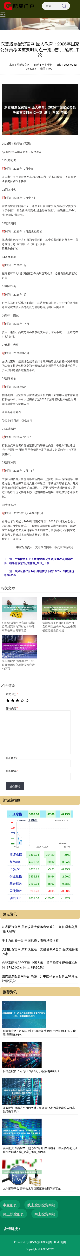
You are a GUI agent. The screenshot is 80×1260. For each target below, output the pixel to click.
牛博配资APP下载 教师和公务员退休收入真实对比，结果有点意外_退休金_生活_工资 (38, 561)
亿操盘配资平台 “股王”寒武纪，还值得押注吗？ (31, 1071)
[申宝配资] (20, 5)
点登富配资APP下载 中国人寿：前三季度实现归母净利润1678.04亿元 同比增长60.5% (39, 965)
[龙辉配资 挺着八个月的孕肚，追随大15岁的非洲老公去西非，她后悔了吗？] (22, 1091)
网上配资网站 (44, 1213)
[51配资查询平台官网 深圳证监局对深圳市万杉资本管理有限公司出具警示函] (19, 608)
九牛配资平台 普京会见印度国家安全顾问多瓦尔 (32, 1188)
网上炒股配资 (13, 1213)
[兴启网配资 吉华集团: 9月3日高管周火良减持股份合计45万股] (19, 646)
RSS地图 (46, 1242)
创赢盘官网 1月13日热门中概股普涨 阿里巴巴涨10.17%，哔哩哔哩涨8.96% (39, 1033)
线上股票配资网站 (41, 1204)
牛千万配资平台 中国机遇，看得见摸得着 (30, 940)
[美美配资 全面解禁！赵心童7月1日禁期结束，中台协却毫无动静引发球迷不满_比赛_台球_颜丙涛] (22, 1131)
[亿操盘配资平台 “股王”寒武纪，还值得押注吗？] (22, 1054)
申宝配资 (10, 1204)
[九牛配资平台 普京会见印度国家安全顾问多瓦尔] (22, 1172)
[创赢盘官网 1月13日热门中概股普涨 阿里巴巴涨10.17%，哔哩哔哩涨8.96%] (24, 1014)
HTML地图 (59, 1242)
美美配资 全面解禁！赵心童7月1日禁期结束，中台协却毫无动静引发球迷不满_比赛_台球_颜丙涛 (40, 1150)
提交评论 (15, 786)
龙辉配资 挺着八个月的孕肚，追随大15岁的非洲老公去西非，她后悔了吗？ (40, 1109)
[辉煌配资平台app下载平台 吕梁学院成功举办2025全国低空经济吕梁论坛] (59, 608)
